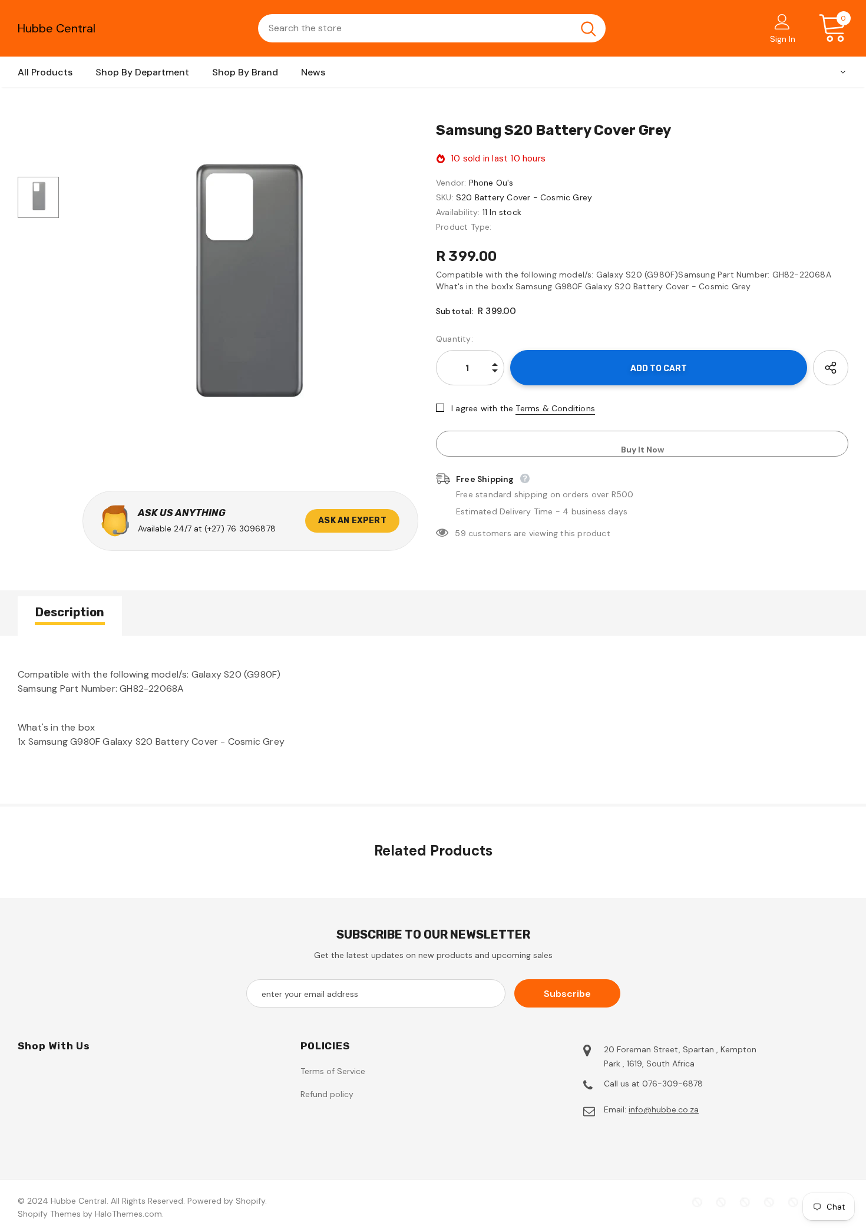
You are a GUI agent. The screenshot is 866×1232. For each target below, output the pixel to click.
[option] (244, 291)
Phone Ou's (491, 182)
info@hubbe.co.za (664, 1109)
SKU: (445, 197)
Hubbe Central (56, 28)
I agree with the (482, 408)
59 (460, 533)
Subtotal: (455, 311)
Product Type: (464, 227)
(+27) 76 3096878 (240, 528)
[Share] (830, 367)
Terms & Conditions (555, 408)
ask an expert (352, 521)
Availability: (458, 212)
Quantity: (454, 338)
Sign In (782, 39)
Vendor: (451, 182)
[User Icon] (782, 21)
